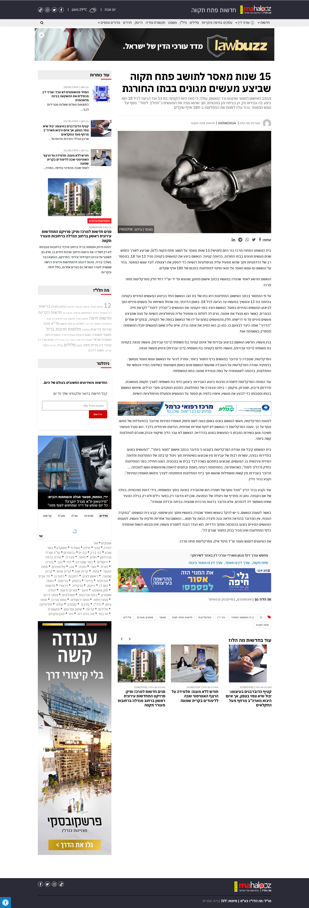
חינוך (84, 590)
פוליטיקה (45, 604)
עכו (72, 567)
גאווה (50, 581)
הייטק (139, 22)
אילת (86, 548)
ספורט (72, 604)
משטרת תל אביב (84, 339)
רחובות (73, 576)
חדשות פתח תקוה (182, 617)
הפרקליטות (204, 617)
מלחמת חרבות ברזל (63, 329)
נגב (60, 562)
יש (74, 323)
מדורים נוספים (110, 22)
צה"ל (60, 345)
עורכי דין (105, 345)
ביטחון (76, 581)
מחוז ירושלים (80, 600)
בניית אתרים (211, 901)
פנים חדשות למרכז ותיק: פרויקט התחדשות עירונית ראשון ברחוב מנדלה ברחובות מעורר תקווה (75, 236)
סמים (51, 340)
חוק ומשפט (100, 590)
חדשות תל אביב (54, 318)
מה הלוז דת (86, 614)
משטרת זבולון (83, 335)
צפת (95, 571)
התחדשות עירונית (82, 312)
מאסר (162, 617)
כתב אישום (66, 323)
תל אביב (44, 576)
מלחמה (86, 329)
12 (261, 617)
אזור (97, 548)
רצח (46, 345)
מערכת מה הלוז (250, 123)
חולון (93, 557)
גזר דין (221, 617)
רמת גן (59, 576)
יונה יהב (89, 323)
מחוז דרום (51, 595)
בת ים (83, 552)
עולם (59, 604)
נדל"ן (183, 22)
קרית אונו (81, 571)
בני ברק (95, 552)
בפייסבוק (228, 599)
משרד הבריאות (68, 339)
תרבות (103, 614)
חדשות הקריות (50, 312)
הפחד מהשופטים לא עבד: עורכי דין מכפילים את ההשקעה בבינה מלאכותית (250, 696)
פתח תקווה (260, 563)
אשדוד (75, 548)
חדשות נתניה (82, 318)
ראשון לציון (90, 576)
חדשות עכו (69, 318)
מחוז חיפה (100, 600)
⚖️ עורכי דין (246, 22)
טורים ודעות (68, 590)
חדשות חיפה (100, 318)
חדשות (265, 22)
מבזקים (102, 581)
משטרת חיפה (53, 335)
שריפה (108, 350)
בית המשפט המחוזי (242, 617)
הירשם (98, 414)
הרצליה (77, 586)
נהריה (49, 562)
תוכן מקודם (57, 614)
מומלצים (68, 595)
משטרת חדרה (68, 335)
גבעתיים (69, 552)
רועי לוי (52, 345)
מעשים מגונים (145, 617)
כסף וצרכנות (88, 595)
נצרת (104, 567)
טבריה (69, 557)
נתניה (82, 567)
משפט (172, 22)
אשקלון (62, 548)
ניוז (71, 614)
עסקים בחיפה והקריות (217, 22)
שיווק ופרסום (73, 609)
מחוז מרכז (58, 600)
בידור (89, 581)
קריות (90, 609)
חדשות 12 (68, 312)
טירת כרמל (53, 557)
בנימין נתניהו (59, 306)
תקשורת (54, 609)
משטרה (97, 334)
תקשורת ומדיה (155, 22)
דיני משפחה (105, 312)
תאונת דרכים (96, 350)
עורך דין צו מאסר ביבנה (205, 563)
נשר (93, 567)
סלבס (85, 604)
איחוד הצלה (96, 306)
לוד (69, 562)
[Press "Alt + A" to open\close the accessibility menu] (5, 902)
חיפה (82, 557)
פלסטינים (58, 567)
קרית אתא (64, 571)
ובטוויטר (214, 599)
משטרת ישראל (102, 340)
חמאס (97, 323)
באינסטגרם (245, 599)
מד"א (55, 323)
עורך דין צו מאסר (237, 563)
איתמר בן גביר (82, 306)
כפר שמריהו (84, 562)
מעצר (107, 334)
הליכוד (95, 312)
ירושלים (81, 324)
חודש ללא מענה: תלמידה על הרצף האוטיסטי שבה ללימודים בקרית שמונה (141, 696)
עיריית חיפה (90, 345)
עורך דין (42, 340)
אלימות (70, 306)
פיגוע (79, 345)
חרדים (127, 22)
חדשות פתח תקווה (203, 123)
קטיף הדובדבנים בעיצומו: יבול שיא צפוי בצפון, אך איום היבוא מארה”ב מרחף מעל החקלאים (195, 698)
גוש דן (103, 586)
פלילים (194, 22)
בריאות (44, 306)
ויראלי (63, 586)
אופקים (106, 543)
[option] (248, 675)
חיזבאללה (106, 323)
